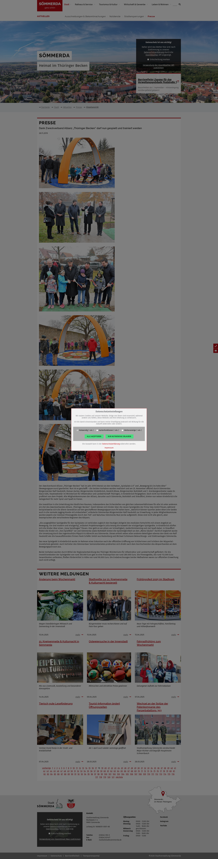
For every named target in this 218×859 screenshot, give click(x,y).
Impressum (109, 448)
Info (91, 430)
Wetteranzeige (130, 430)
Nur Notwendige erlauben (119, 436)
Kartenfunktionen (106, 430)
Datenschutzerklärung (111, 444)
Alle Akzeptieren (94, 436)
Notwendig (83, 430)
